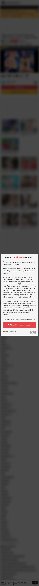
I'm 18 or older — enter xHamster (19, 325)
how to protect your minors (10, 331)
